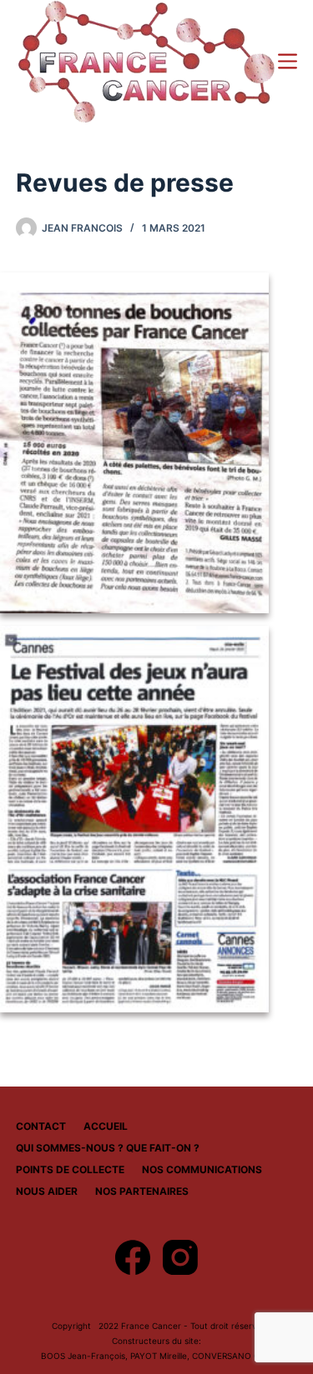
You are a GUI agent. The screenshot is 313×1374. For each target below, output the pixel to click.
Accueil (105, 1126)
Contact (41, 1126)
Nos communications (202, 1169)
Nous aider (47, 1191)
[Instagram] (180, 1257)
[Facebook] (132, 1257)
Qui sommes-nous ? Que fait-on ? (107, 1148)
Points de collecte (70, 1169)
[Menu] (287, 61)
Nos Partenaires (142, 1191)
